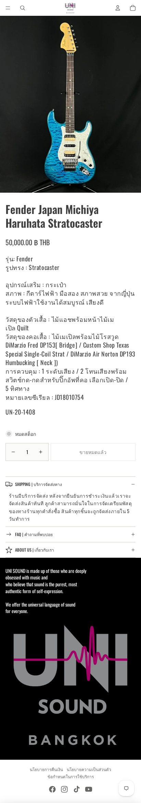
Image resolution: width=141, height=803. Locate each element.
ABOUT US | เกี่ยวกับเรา (34, 550)
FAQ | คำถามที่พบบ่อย (34, 534)
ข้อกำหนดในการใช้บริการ (71, 776)
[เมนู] (8, 8)
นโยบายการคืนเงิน (46, 769)
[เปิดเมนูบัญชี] (117, 7)
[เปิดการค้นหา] (22, 7)
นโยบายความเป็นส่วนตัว (89, 769)
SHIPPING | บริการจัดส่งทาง (38, 484)
